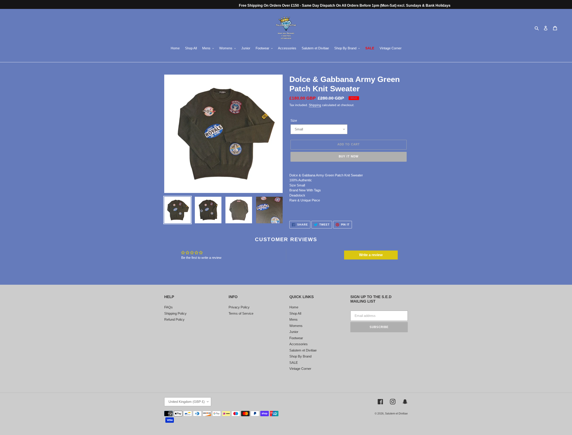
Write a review (371, 255)
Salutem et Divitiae (303, 350)
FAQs (168, 307)
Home (293, 307)
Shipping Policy (175, 313)
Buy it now (348, 156)
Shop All (295, 313)
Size (293, 120)
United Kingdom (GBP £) (186, 402)
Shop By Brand (300, 356)
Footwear (296, 338)
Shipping (315, 105)
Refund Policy (174, 319)
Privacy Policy (239, 307)
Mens (293, 319)
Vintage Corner (300, 368)
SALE (293, 362)
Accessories (298, 344)
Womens (296, 326)
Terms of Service (241, 313)
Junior (293, 332)
